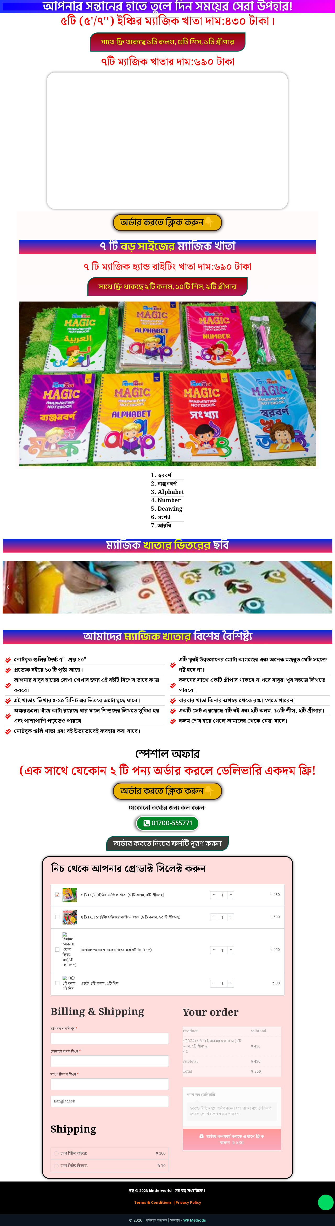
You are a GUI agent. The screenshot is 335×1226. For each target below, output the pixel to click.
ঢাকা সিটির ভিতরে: (113, 1166)
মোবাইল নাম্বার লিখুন (66, 1051)
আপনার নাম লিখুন (64, 1028)
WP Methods (194, 1220)
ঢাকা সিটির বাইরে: (113, 1154)
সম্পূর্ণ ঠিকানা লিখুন (65, 1074)
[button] (167, 42)
